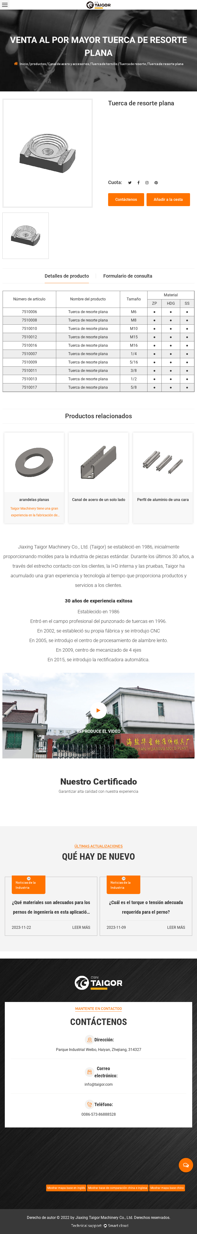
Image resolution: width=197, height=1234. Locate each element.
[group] (25, 236)
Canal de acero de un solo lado (34, 499)
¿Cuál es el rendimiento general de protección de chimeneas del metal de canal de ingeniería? (51, 908)
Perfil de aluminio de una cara (99, 499)
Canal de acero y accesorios (68, 64)
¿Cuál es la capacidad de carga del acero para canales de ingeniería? (146, 907)
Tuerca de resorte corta (163, 499)
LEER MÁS (81, 927)
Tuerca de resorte (133, 64)
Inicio (24, 64)
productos (38, 64)
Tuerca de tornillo (104, 64)
